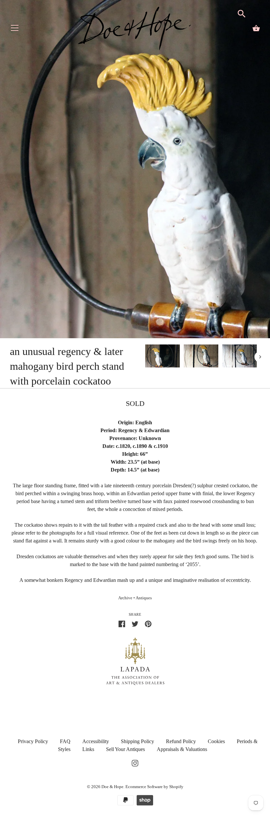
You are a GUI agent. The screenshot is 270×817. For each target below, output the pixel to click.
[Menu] (15, 29)
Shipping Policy (137, 741)
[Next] (260, 357)
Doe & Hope (112, 786)
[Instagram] (135, 762)
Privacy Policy (33, 741)
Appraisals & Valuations (182, 749)
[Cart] (256, 28)
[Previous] (145, 357)
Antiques (144, 598)
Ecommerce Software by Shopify (154, 786)
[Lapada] (135, 661)
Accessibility (95, 741)
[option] (162, 357)
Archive (125, 598)
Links (88, 749)
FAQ (65, 741)
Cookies (216, 741)
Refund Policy (181, 741)
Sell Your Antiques (125, 749)
